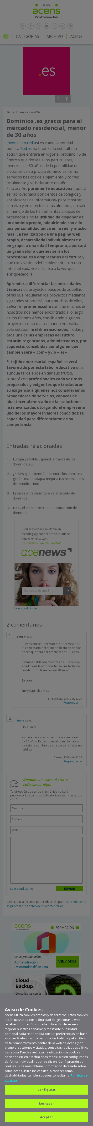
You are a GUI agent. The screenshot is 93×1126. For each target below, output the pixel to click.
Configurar (46, 1089)
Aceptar (46, 1117)
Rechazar (46, 1103)
